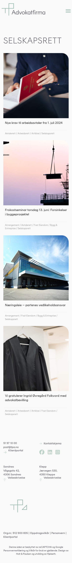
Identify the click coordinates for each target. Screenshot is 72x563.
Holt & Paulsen (23, 553)
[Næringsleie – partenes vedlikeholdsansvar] (36, 279)
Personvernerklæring (14, 550)
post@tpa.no (11, 447)
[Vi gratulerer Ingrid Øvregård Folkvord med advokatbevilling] (36, 372)
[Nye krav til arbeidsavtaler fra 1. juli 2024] (36, 95)
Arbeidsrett (23, 133)
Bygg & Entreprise (47, 315)
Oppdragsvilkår (39, 533)
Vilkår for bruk (36, 550)
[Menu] (68, 11)
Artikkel (35, 133)
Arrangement (12, 225)
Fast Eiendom (41, 225)
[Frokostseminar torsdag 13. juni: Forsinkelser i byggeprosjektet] (36, 186)
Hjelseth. (51, 553)
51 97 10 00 (10, 443)
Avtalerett (10, 133)
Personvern (58, 533)
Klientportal (10, 536)
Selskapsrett (48, 133)
